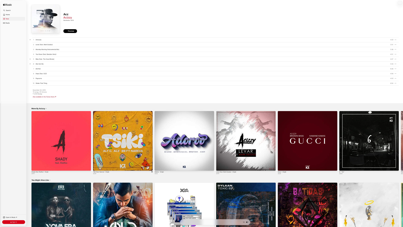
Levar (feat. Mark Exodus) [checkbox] (44, 44)
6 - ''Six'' (342, 112)
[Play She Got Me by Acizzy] (33, 64)
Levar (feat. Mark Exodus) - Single (227, 112)
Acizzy (67, 17)
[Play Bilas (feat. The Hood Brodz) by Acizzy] (33, 59)
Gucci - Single (282, 112)
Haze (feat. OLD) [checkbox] (41, 73)
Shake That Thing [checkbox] (41, 83)
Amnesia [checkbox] (38, 40)
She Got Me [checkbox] (40, 64)
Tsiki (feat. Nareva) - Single (102, 112)
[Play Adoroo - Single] (157, 168)
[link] (39, 108)
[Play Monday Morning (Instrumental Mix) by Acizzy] (33, 49)
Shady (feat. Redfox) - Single (40, 112)
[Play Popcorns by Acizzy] (33, 78)
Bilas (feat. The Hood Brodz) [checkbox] (45, 59)
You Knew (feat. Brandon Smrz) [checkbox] (46, 54)
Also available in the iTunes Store (43, 97)
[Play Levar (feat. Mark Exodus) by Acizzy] (33, 45)
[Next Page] (400, 141)
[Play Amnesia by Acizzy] (33, 40)
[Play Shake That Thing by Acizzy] (33, 83)
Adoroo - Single (160, 112)
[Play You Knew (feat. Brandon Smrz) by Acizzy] (33, 54)
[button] (13, 10)
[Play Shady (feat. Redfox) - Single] (34, 168)
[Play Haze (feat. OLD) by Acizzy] (33, 74)
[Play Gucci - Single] (280, 168)
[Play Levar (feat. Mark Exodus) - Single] (218, 168)
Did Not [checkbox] (38, 69)
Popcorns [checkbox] (39, 78)
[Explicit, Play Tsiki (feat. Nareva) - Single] (95, 168)
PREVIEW (391, 39)
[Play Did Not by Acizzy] (33, 69)
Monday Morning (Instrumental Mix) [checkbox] (47, 49)
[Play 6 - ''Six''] (341, 168)
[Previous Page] (29, 141)
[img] (7, 5)
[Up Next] (244, 222)
